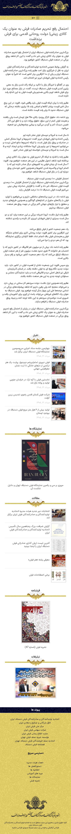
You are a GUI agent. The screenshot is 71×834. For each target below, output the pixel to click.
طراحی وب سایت (39, 827)
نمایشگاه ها (35, 777)
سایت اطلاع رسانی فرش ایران (35, 733)
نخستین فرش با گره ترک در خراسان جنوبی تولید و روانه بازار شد (30, 381)
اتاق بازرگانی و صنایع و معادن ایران (35, 723)
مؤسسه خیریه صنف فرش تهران (35, 737)
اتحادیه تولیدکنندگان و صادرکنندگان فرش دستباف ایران (34, 719)
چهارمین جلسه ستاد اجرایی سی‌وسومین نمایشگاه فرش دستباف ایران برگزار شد (31, 350)
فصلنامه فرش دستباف (35, 744)
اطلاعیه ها (34, 770)
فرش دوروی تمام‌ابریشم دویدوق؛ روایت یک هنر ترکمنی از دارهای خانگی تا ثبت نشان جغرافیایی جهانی (27, 366)
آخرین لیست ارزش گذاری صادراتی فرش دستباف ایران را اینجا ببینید (31, 544)
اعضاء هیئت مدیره (35, 762)
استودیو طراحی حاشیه (20, 827)
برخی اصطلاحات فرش (39, 575)
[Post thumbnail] (58, 352)
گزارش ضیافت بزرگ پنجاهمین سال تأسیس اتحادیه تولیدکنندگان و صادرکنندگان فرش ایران (29, 530)
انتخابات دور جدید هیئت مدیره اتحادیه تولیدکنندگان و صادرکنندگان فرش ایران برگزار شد (28, 514)
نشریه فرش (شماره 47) (35, 647)
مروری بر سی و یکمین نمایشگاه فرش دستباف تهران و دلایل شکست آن (35, 487)
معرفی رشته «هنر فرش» (39, 560)
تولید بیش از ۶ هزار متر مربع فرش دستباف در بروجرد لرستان (29, 411)
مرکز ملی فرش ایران (35, 726)
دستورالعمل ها (34, 766)
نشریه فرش (35, 780)
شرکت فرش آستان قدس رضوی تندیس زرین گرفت (29, 396)
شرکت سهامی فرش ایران (35, 730)
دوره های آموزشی (35, 773)
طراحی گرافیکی (53, 827)
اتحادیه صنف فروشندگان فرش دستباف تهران (35, 741)
